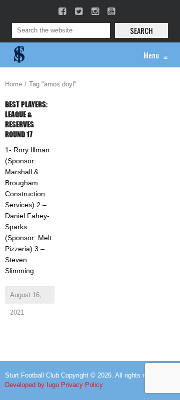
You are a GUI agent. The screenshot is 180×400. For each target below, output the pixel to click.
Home (13, 84)
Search (141, 30)
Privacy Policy (82, 385)
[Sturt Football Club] (18, 54)
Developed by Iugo (32, 385)
